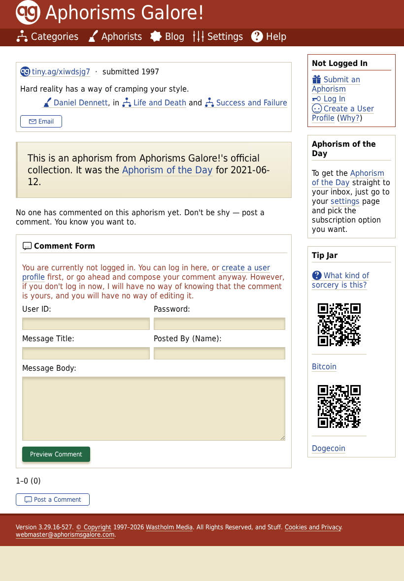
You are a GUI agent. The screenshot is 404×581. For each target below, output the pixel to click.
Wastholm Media (169, 527)
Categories (54, 36)
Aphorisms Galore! (124, 12)
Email (46, 121)
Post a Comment (57, 499)
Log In (334, 98)
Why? (350, 118)
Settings (225, 36)
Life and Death (160, 102)
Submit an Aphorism (336, 84)
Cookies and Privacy (313, 527)
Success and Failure (251, 102)
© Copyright (93, 527)
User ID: (36, 309)
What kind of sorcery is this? (340, 280)
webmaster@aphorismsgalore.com (65, 534)
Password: (172, 309)
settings (345, 201)
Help (276, 36)
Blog (174, 36)
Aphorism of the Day (348, 177)
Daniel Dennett (81, 102)
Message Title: (48, 338)
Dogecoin (328, 448)
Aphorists (121, 36)
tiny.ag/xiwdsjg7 (61, 71)
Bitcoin (324, 366)
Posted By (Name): (188, 338)
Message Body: (49, 368)
